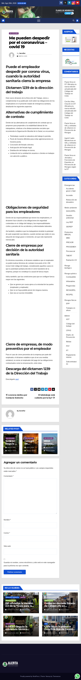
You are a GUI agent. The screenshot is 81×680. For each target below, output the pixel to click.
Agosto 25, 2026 (13, 609)
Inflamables (70, 281)
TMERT (69, 256)
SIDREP (69, 227)
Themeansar (56, 676)
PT (67, 350)
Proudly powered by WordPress (30, 676)
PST (68, 346)
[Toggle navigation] (39, 20)
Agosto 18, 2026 (52, 633)
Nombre (7, 520)
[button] (73, 20)
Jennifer (22, 53)
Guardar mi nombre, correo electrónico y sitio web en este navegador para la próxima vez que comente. (29, 564)
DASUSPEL (71, 211)
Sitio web (7, 546)
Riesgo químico (71, 273)
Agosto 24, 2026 (52, 609)
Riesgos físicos (70, 300)
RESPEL (69, 295)
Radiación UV (71, 260)
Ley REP (69, 222)
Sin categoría (14, 33)
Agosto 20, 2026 (13, 633)
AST (68, 319)
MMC (68, 238)
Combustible (71, 277)
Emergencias (70, 185)
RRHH (67, 316)
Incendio (69, 195)
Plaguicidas (70, 286)
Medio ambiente (71, 208)
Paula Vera (11, 450)
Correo (7, 533)
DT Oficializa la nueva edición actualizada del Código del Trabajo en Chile (70, 111)
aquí (17, 379)
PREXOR (70, 242)
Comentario (9, 476)
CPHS (68, 330)
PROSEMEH (71, 247)
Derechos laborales (12, 597)
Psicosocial (70, 251)
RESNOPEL (71, 290)
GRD (46, 623)
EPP (68, 303)
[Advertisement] (30, 181)
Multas (68, 342)
